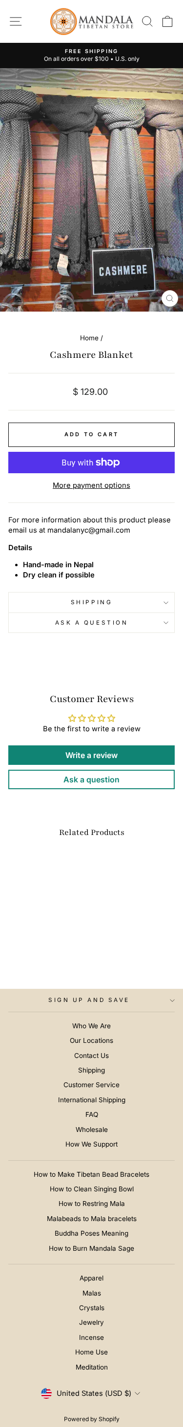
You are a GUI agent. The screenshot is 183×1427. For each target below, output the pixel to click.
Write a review (91, 755)
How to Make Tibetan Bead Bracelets (91, 1174)
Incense (91, 1337)
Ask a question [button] (91, 779)
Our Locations (91, 1040)
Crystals (91, 1308)
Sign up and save (89, 1000)
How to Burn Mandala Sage (91, 1248)
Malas (91, 1293)
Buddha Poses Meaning (91, 1233)
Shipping (91, 602)
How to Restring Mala (92, 1203)
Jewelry (91, 1322)
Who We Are (91, 1026)
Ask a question (91, 622)
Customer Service (91, 1085)
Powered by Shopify (92, 1419)
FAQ (91, 1114)
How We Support (91, 1144)
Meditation (92, 1367)
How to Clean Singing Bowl (92, 1189)
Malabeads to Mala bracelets (92, 1219)
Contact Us (91, 1055)
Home (89, 338)
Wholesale (92, 1129)
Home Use (91, 1352)
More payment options (91, 485)
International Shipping (91, 1100)
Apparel (91, 1278)
